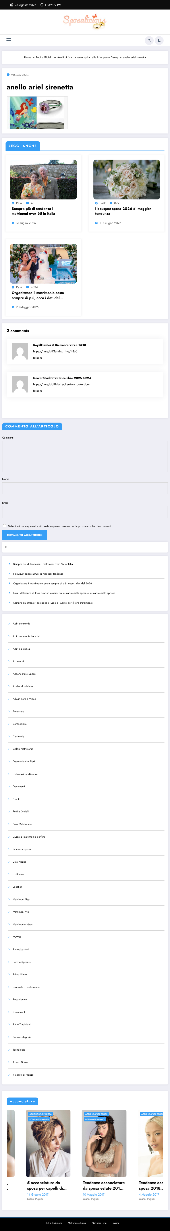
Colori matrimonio (23, 749)
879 (116, 203)
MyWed (17, 937)
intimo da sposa (22, 849)
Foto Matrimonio (22, 824)
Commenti (8, 438)
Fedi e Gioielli (21, 812)
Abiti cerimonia (21, 624)
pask (19, 203)
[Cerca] (149, 40)
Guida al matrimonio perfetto (29, 837)
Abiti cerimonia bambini (26, 636)
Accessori (18, 661)
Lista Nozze (19, 862)
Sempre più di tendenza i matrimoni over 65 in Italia (33, 211)
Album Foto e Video (24, 699)
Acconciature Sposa (24, 674)
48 (32, 203)
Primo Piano (20, 974)
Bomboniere (20, 724)
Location (17, 887)
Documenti (19, 786)
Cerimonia (18, 736)
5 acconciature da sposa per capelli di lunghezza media (26, 1185)
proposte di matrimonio (26, 987)
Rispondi (38, 358)
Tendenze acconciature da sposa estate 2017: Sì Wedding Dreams (85, 1185)
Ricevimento (19, 1012)
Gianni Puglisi (16, 1199)
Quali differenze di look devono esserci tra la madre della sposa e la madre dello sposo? (64, 593)
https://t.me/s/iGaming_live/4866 (55, 351)
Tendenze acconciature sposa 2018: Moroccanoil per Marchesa (141, 1185)
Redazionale (20, 999)
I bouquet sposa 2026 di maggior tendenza (123, 211)
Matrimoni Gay (21, 899)
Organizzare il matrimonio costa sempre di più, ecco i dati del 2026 (38, 295)
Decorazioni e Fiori (24, 761)
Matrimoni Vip (21, 912)
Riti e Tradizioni (22, 1024)
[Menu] (9, 40)
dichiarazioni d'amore (25, 774)
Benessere (18, 711)
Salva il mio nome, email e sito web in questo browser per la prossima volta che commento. (60, 526)
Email (5, 503)
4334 (34, 287)
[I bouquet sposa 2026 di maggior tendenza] (126, 179)
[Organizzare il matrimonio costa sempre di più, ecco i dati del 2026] (43, 263)
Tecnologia (19, 1050)
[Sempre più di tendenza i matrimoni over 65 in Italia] (43, 179)
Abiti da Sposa (21, 649)
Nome (5, 479)
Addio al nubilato (23, 686)
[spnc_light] (159, 40)
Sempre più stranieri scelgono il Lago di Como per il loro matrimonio (53, 603)
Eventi (16, 799)
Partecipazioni (21, 949)
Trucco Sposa (20, 1062)
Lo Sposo (18, 874)
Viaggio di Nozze (23, 1075)
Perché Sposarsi (22, 962)
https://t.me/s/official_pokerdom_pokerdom (61, 384)
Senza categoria (22, 1037)
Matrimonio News (23, 924)
